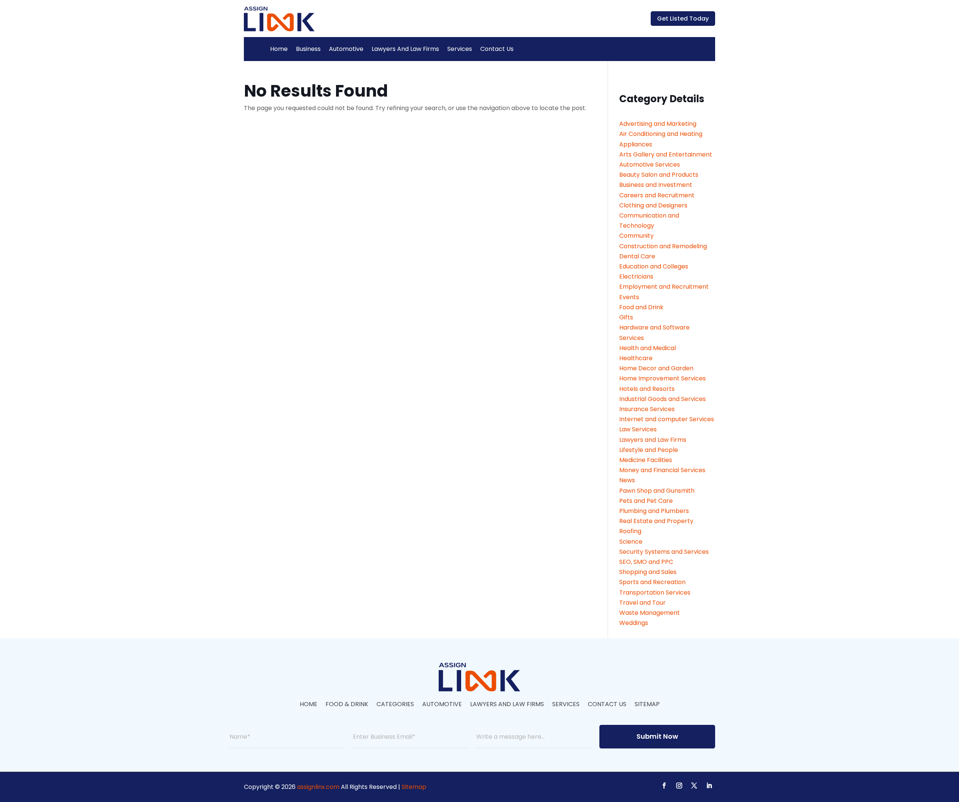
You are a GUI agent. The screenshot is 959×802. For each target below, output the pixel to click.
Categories (395, 705)
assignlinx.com (318, 787)
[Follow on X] (694, 786)
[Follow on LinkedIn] (709, 786)
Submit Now (657, 736)
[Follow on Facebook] (664, 786)
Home (279, 49)
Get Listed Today (683, 18)
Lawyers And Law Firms (405, 49)
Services (459, 49)
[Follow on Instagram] (679, 786)
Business (308, 49)
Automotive (346, 49)
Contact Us (497, 49)
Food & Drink (347, 705)
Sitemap (647, 705)
